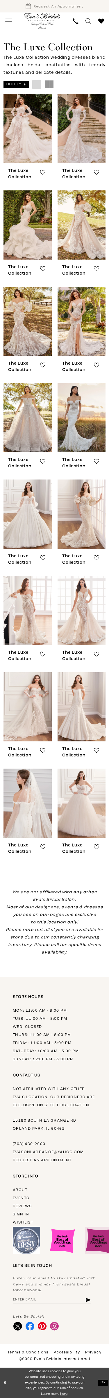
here (63, 1394)
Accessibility (67, 1352)
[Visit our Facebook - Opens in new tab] (30, 1326)
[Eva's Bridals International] (42, 21)
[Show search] (88, 21)
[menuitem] (8, 21)
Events (21, 1198)
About (20, 1190)
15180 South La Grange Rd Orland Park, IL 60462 (44, 1125)
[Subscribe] (88, 1299)
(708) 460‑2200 (29, 1144)
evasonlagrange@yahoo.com (48, 1152)
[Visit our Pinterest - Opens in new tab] (42, 1326)
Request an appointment (42, 1160)
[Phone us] (75, 21)
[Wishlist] (101, 21)
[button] (8, 21)
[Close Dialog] (5, 1383)
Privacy (93, 1352)
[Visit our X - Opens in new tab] (17, 1326)
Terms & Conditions (28, 1352)
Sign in (21, 1214)
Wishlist (23, 1222)
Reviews (22, 1206)
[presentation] (27, 128)
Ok (103, 1382)
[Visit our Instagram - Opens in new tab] (54, 1326)
